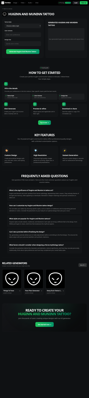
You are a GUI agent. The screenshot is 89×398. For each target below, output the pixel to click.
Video (22, 3)
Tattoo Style (8, 22)
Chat (36, 3)
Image (15, 3)
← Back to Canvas (7, 9)
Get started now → (44, 325)
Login (76, 3)
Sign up (83, 3)
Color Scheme (9, 30)
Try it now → (44, 123)
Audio (30, 3)
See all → (82, 265)
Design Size (8, 39)
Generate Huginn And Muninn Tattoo (22, 52)
